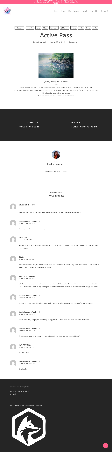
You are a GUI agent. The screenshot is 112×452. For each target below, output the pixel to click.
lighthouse (64, 28)
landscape (54, 28)
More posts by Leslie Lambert (56, 171)
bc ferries (30, 28)
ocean (74, 28)
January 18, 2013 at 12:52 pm (27, 298)
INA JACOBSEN (25, 345)
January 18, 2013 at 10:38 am (27, 259)
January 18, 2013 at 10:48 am (27, 278)
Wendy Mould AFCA (27, 276)
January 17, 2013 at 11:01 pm (27, 207)
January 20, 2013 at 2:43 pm (27, 347)
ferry (38, 28)
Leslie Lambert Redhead (29, 221)
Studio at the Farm (27, 205)
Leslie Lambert (40, 42)
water (95, 28)
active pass (19, 28)
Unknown (23, 238)
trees (88, 28)
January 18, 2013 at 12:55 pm (27, 330)
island (45, 28)
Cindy (21, 257)
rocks (81, 28)
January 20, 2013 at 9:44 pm (27, 363)
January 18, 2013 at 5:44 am (27, 240)
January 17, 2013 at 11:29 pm (27, 223)
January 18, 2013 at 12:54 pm (27, 314)
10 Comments (72, 42)
